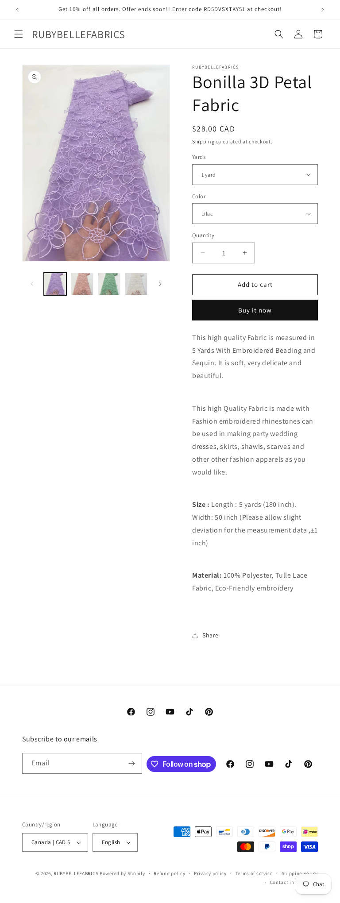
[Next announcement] (322, 9)
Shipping (203, 141)
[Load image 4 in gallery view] (136, 284)
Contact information (294, 882)
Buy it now (255, 310)
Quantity (203, 235)
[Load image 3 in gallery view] (109, 284)
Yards (198, 157)
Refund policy (169, 873)
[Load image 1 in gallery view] (55, 284)
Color (198, 196)
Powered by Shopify (122, 873)
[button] (18, 34)
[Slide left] (32, 283)
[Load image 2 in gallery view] (82, 284)
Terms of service (254, 873)
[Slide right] (160, 283)
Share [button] (210, 635)
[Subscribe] (132, 763)
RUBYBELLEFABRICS (76, 873)
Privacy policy (210, 873)
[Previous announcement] (17, 9)
